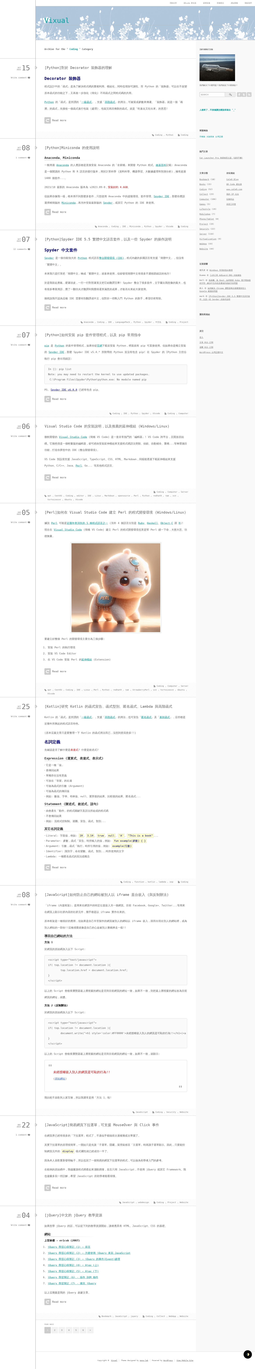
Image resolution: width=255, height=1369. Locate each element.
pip (46, 345)
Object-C (166, 523)
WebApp (172, 1316)
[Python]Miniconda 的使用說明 (72, 148)
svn (174, 496)
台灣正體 (219, 137)
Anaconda (62, 165)
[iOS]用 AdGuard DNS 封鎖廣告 (225, 275)
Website (184, 1112)
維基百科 (161, 165)
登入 (201, 337)
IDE (124, 226)
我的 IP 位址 (232, 194)
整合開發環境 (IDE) (111, 258)
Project (184, 322)
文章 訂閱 (206, 342)
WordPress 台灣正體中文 (211, 352)
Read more (59, 120)
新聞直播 (206, 3)
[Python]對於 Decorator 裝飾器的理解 (78, 68)
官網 (99, 345)
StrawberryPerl (141, 690)
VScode (169, 226)
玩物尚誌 (230, 199)
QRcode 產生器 (190, 3)
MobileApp (204, 214)
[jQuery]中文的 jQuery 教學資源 (73, 1215)
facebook (239, 94)
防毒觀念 (220, 3)
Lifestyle (204, 209)
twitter (244, 94)
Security (171, 1112)
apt (49, 496)
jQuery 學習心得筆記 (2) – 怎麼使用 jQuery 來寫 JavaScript (89, 1253)
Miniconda (69, 202)
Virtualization (207, 239)
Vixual (56, 20)
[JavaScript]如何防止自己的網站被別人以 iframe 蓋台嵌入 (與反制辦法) (107, 895)
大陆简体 (210, 137)
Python (49, 102)
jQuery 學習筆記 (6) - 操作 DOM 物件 (73, 1277)
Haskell (152, 523)
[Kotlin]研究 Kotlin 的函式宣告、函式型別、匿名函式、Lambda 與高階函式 (108, 706)
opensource (124, 496)
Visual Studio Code (73, 437)
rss (249, 94)
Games (202, 204)
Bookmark (106, 1316)
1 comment (21, 158)
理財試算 (173, 3)
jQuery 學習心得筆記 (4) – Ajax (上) (73, 1265)
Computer (183, 413)
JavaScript (142, 1112)
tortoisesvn (54, 499)
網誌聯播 (234, 3)
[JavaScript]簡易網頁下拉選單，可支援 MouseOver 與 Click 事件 (102, 1125)
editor (80, 496)
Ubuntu (68, 499)
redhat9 (157, 496)
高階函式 (110, 102)
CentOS (58, 496)
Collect (161, 1316)
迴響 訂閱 (206, 347)
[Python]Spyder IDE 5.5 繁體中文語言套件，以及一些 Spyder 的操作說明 (108, 239)
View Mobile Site (185, 1360)
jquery (134, 1316)
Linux (98, 496)
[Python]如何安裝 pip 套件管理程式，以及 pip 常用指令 (93, 335)
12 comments (20, 249)
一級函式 (86, 102)
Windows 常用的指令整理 (221, 270)
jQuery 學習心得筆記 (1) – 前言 (69, 1247)
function (139, 882)
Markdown (109, 496)
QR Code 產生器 (234, 184)
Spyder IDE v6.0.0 (64, 389)
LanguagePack (122, 322)
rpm (167, 496)
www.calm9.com (234, 189)
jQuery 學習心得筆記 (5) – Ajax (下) (73, 1271)
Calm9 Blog (232, 179)
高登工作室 (231, 204)
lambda (162, 882)
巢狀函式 (164, 717)
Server (184, 492)
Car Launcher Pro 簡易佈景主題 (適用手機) (221, 158)
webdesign (143, 1202)
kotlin (151, 882)
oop (171, 882)
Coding (184, 135)
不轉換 (202, 137)
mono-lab (144, 1360)
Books (202, 184)
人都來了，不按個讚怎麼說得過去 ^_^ (217, 110)
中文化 (158, 322)
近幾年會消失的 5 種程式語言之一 (87, 523)
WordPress (168, 1360)
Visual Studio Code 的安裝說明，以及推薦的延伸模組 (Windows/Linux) (107, 426)
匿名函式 (146, 717)
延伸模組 (87, 659)
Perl (79, 465)
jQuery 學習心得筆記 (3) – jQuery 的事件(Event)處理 (84, 1259)
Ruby (141, 523)
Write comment (19, 78)
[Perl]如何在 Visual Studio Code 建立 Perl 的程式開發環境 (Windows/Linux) (115, 512)
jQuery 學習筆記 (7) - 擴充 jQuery (72, 1283)
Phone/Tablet (206, 219)
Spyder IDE (161, 196)
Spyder (108, 202)
